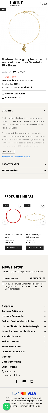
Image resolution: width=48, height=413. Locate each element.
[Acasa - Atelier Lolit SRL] (16, 3)
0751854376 (10, 371)
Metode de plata (11, 346)
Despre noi (8, 306)
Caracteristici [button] (10, 164)
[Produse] (3, 4)
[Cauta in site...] (41, 3)
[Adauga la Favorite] (21, 206)
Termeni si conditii (12, 311)
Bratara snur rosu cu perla (13, 235)
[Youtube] (24, 381)
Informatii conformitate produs (16, 156)
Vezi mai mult (8, 152)
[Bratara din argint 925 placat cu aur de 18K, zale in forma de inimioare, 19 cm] (34, 217)
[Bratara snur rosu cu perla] (13, 217)
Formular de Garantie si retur (18, 331)
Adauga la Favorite (15, 94)
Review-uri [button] (10, 170)
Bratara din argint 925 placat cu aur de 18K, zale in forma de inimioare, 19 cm (34, 235)
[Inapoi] (46, 59)
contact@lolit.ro (12, 375)
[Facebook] (16, 381)
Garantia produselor (13, 351)
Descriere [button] (7, 110)
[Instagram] (31, 381)
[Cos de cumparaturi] (45, 3)
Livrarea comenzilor (13, 316)
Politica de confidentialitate (18, 321)
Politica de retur (11, 341)
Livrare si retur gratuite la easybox (21, 326)
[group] (24, 31)
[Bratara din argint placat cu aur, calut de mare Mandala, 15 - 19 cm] (24, 31)
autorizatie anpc (11, 336)
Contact (6, 356)
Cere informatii (13, 97)
